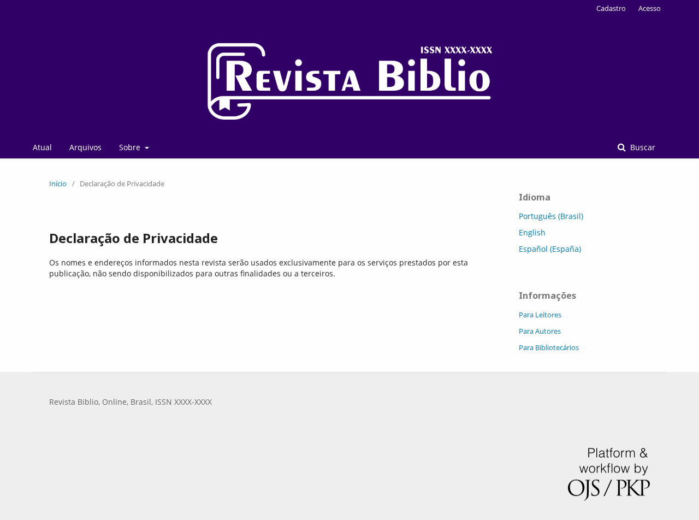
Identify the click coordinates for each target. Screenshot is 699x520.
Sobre (131, 147)
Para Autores (540, 331)
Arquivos (85, 147)
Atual (42, 147)
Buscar (641, 147)
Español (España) (550, 249)
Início (58, 183)
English (532, 232)
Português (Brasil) (551, 216)
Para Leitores (540, 315)
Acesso (649, 8)
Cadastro (611, 8)
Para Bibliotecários (549, 347)
